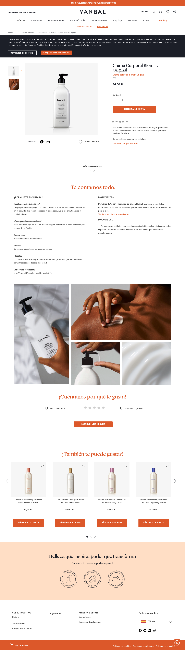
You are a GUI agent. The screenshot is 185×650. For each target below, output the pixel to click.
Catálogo (163, 20)
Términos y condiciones (143, 646)
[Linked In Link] (149, 630)
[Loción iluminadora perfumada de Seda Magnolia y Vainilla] (153, 479)
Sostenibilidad (18, 623)
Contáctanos (84, 617)
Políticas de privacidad (166, 646)
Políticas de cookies (122, 646)
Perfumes (132, 20)
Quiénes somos (84, 27)
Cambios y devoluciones (90, 622)
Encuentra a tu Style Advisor (22, 13)
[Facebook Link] (140, 630)
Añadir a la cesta (134, 109)
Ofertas (21, 20)
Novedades (36, 20)
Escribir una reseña (93, 424)
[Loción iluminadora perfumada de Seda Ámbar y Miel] (70, 479)
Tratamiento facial (55, 20)
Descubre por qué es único (125, 143)
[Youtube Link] (145, 630)
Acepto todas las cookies (56, 53)
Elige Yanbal (102, 27)
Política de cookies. (92, 45)
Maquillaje (117, 20)
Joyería (145, 20)
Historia (15, 617)
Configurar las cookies (21, 53)
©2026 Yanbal (21, 645)
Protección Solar (77, 20)
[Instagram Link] (154, 630)
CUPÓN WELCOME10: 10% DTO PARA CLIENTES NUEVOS (93, 3)
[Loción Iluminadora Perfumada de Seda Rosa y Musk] (112, 479)
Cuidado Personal (99, 20)
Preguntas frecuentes (22, 628)
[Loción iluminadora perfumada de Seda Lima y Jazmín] (28, 479)
